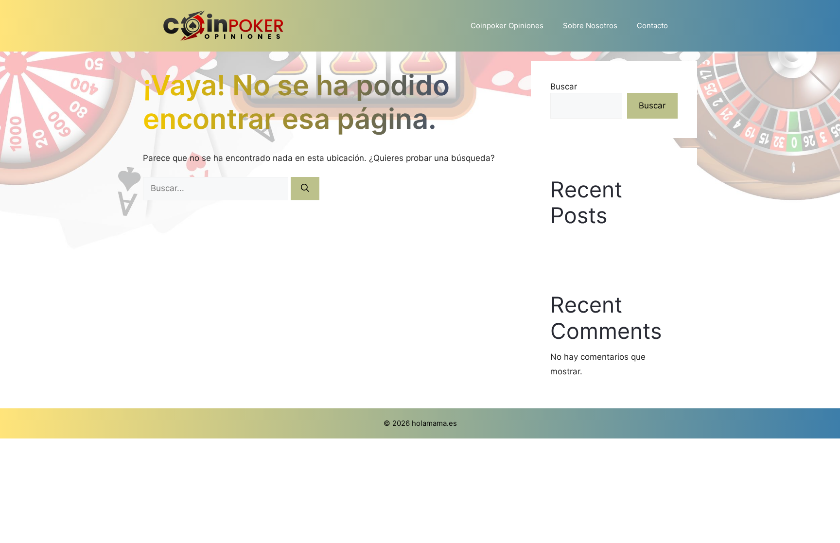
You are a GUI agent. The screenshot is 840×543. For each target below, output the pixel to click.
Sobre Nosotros (590, 25)
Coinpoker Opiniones (507, 25)
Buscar (563, 86)
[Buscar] (305, 188)
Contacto (652, 25)
